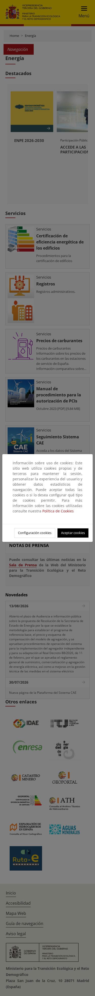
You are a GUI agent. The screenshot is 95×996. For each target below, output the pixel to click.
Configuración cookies (34, 532)
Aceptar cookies (73, 532)
